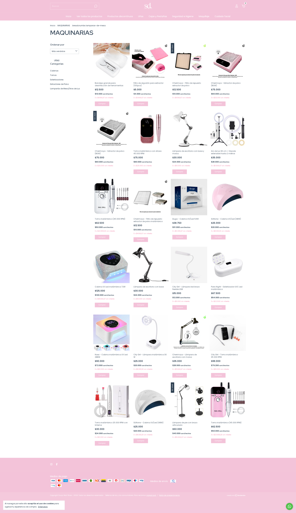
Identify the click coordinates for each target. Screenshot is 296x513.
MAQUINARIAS (64, 25)
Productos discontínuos (120, 16)
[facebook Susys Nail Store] (57, 464)
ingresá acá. (151, 495)
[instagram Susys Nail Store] (51, 464)
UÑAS (56, 60)
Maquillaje (204, 16)
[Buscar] (95, 6)
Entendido (43, 506)
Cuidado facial (222, 16)
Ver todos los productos (89, 16)
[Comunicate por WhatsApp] (289, 506)
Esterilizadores (57, 79)
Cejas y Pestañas (158, 16)
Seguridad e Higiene (182, 16)
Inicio (68, 16)
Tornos (53, 75)
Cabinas (54, 70)
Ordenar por (57, 44)
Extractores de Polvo (59, 84)
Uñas (140, 16)
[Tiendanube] (236, 495)
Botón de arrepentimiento (169, 495)
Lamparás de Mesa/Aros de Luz (65, 88)
